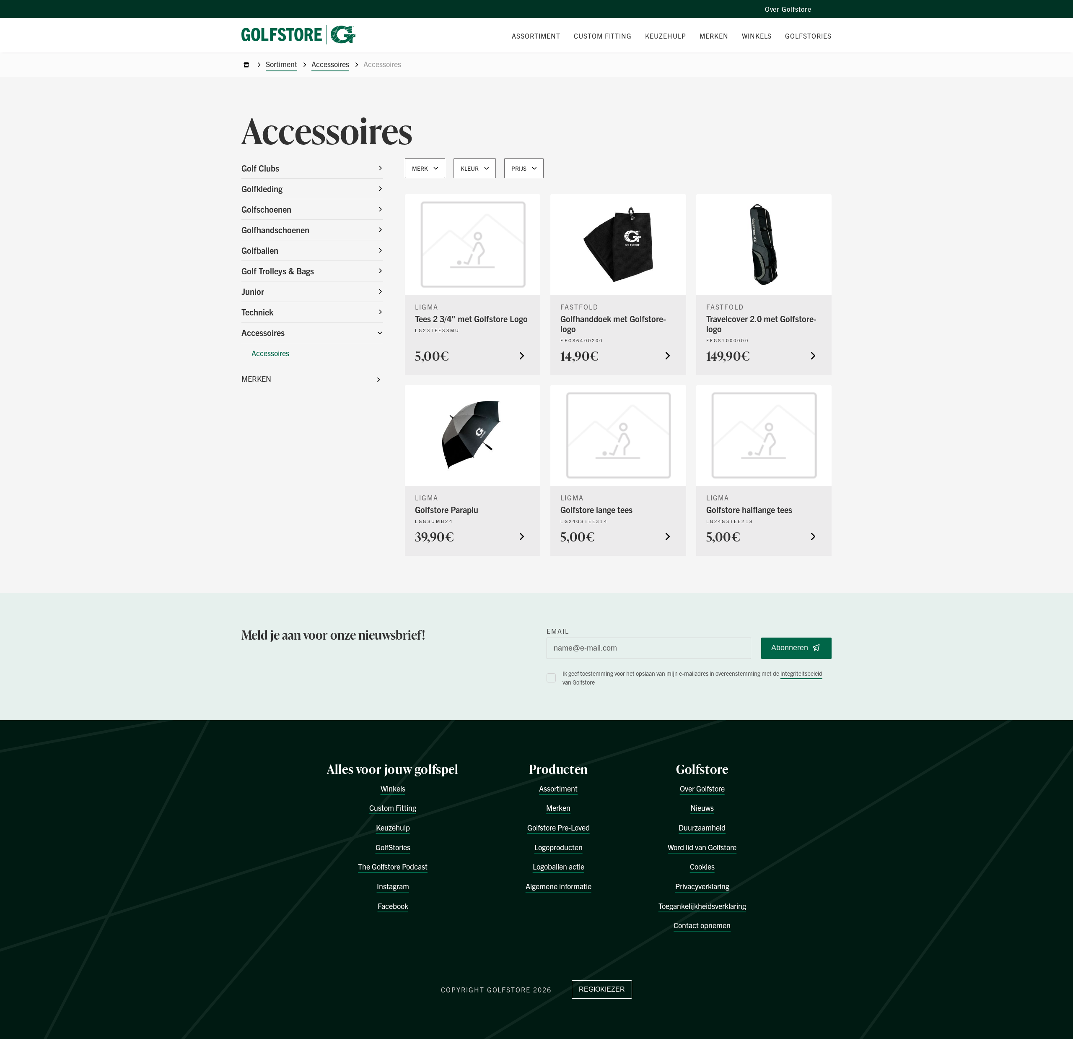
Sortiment (281, 64)
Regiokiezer (602, 989)
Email (558, 631)
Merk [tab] (420, 168)
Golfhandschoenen (275, 229)
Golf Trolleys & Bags (277, 271)
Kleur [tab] (470, 168)
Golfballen (259, 250)
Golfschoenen (266, 209)
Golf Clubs (260, 168)
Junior (252, 291)
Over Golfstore (788, 9)
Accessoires (330, 64)
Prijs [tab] (518, 168)
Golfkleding (262, 188)
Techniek (257, 312)
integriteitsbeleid (801, 673)
